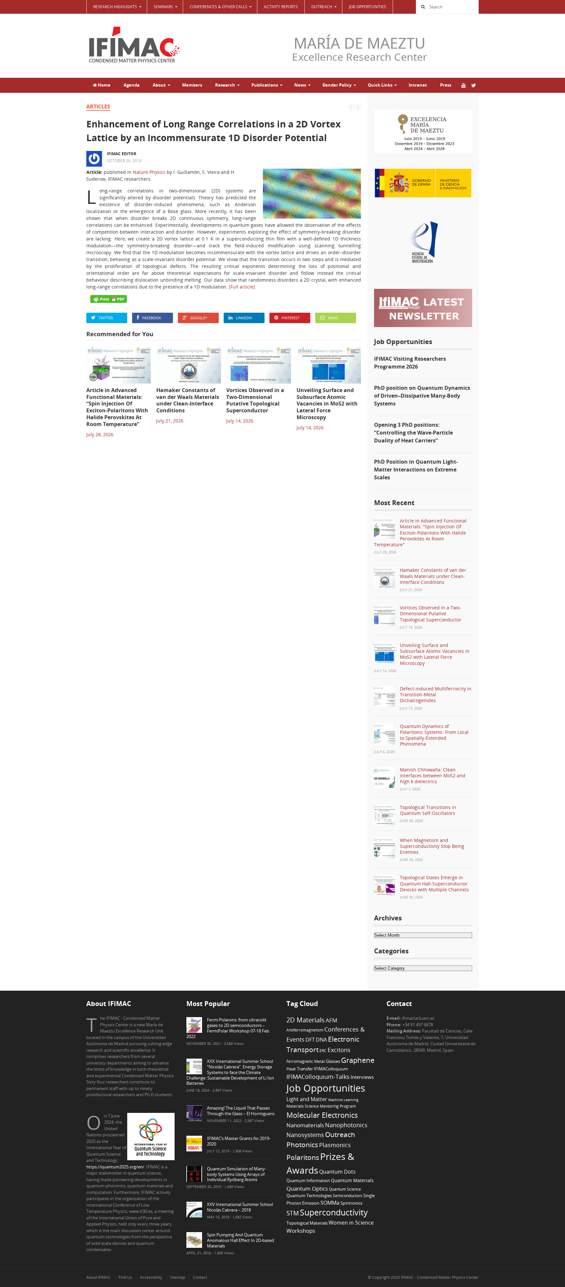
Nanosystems (305, 1135)
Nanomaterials (305, 1125)
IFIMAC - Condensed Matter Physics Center (439, 1277)
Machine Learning (343, 1099)
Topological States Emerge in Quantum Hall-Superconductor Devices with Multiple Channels (434, 883)
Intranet (418, 85)
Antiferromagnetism (304, 1029)
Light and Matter (306, 1099)
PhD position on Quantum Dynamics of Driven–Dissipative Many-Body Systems (422, 395)
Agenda (132, 85)
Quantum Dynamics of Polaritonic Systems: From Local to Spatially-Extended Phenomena (434, 735)
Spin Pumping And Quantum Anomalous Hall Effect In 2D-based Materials (240, 1240)
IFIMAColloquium (331, 1069)
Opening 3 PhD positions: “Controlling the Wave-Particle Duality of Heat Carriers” (413, 432)
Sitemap (177, 1277)
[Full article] (242, 287)
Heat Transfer (299, 1069)
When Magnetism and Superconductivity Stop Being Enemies (432, 846)
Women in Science (351, 1222)
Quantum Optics (307, 1188)
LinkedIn (244, 317)
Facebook (151, 317)
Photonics (302, 1144)
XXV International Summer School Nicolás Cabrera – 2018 (240, 1207)
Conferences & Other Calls (218, 6)
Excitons (339, 1050)
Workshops (300, 1230)
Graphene (357, 1060)
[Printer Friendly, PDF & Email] (108, 299)
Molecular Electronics (322, 1115)
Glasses (333, 1061)
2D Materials (305, 1019)
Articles (98, 106)
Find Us (125, 1277)
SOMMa (329, 1202)
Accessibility (151, 1277)
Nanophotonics (346, 1125)
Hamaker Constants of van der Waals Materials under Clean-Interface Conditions (433, 576)
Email (333, 317)
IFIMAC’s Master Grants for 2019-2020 (238, 1141)
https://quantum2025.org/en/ (115, 1167)
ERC (323, 1050)
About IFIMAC (98, 1277)
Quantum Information (308, 1180)
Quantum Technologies (309, 1195)
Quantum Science (345, 1189)
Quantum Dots (337, 1171)
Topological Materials (307, 1223)
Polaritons (302, 1157)
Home (104, 85)
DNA (321, 1039)
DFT (310, 1039)
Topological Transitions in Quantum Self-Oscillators (428, 810)
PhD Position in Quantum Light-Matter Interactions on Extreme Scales (416, 469)
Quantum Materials (352, 1180)
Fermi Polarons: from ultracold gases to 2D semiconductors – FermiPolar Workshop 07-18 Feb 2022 (227, 1028)
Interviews (362, 1077)
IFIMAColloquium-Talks (318, 1077)
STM (292, 1213)
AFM (331, 1020)
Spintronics (351, 1203)
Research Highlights (115, 6)
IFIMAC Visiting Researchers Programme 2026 (410, 362)
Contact (200, 1277)
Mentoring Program (338, 1106)
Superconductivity (334, 1212)
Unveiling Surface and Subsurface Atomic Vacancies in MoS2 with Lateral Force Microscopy (435, 654)
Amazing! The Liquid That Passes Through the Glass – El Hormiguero (241, 1110)
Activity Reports (281, 6)
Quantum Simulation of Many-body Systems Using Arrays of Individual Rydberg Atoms (236, 1174)
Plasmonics (335, 1145)
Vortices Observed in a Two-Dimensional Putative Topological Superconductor (430, 613)
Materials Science (302, 1106)
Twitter (106, 317)
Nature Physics (149, 172)
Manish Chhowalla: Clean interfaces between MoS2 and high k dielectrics (432, 775)
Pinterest (291, 317)
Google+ (198, 317)
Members (192, 85)
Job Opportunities (367, 6)
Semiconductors (347, 1195)
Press (445, 85)
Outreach (340, 1134)
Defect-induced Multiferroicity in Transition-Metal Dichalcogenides (435, 694)
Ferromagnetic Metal (305, 1061)
